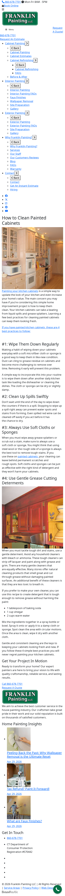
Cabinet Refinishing (21, 60)
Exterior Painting (15, 113)
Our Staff (15, 154)
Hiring (14, 189)
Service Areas (12, 888)
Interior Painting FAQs (23, 93)
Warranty (15, 169)
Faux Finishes (18, 97)
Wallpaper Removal (21, 101)
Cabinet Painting (15, 43)
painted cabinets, (28, 456)
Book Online (11, 5)
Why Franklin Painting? (18, 137)
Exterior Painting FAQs (23, 125)
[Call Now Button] (57, 889)
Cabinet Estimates (21, 56)
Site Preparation (20, 105)
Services (15, 150)
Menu (11, 29)
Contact (9, 173)
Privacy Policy (31, 888)
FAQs (18, 73)
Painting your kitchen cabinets (20, 291)
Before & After (18, 76)
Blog (12, 161)
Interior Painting (15, 81)
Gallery (14, 108)
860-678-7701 (12, 2)
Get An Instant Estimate (24, 186)
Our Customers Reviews (24, 157)
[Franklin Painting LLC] (20, 18)
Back (16, 48)
